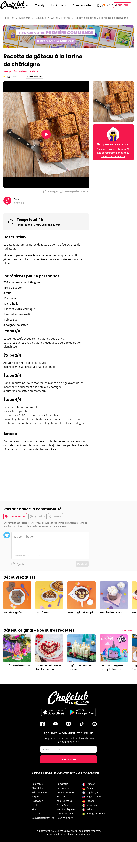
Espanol (90, 800)
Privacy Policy (54, 834)
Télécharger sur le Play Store (82, 712)
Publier (82, 563)
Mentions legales (66, 809)
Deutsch (90, 788)
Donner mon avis (34, 76)
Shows (116, 5)
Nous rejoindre (65, 817)
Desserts (24, 18)
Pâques (36, 796)
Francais (90, 783)
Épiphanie (37, 783)
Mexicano (91, 805)
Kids (34, 809)
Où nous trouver (65, 792)
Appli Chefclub (65, 800)
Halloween (37, 800)
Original (36, 813)
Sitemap (85, 834)
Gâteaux (40, 18)
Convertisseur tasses (43, 817)
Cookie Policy (71, 834)
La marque (62, 783)
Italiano (90, 809)
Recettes (23, 5)
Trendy (39, 5)
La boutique (63, 788)
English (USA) (93, 796)
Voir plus (127, 630)
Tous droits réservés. (89, 830)
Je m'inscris (68, 759)
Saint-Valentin (39, 792)
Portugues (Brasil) (95, 813)
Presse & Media (65, 805)
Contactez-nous (65, 813)
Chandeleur (38, 788)
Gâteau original (60, 18)
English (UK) (92, 792)
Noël (34, 805)
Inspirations (58, 5)
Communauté (82, 5)
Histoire (61, 796)
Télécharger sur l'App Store (53, 712)
